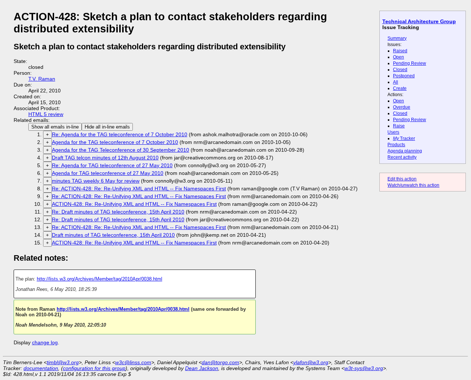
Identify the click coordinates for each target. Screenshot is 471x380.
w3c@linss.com (133, 362)
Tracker (404, 138)
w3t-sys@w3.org (363, 368)
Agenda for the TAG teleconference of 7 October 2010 (115, 142)
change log (45, 342)
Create (400, 88)
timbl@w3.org (63, 362)
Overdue (401, 107)
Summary (397, 38)
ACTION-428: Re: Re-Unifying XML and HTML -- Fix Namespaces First (134, 204)
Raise (399, 126)
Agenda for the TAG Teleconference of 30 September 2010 (120, 150)
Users (393, 132)
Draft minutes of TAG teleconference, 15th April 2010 (113, 235)
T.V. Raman (41, 79)
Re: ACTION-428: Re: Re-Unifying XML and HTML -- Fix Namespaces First (139, 188)
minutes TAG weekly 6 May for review (95, 181)
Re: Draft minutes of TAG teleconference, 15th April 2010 (118, 212)
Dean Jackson (201, 368)
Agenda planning (404, 151)
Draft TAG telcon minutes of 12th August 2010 (105, 158)
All (395, 82)
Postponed (404, 75)
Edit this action (402, 179)
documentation (41, 368)
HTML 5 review (45, 114)
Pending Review (409, 63)
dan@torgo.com (220, 362)
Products (396, 144)
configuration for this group (94, 368)
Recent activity (402, 157)
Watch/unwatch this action (413, 185)
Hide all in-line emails (107, 127)
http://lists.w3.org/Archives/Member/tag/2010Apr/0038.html (99, 279)
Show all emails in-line (55, 127)
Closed (400, 69)
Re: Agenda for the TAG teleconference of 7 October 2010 (119, 134)
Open (398, 57)
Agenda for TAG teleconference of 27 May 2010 (107, 173)
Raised (400, 50)
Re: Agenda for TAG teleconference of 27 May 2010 (112, 165)
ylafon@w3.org (310, 362)
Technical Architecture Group (419, 21)
